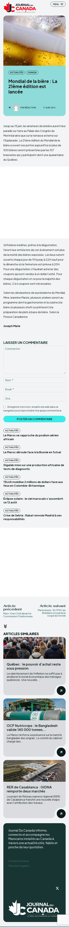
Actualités (16, 72)
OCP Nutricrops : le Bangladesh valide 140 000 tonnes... (32, 727)
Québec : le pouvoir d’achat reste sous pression (34, 666)
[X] (57, 888)
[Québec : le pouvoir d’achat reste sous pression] (34, 648)
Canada (32, 72)
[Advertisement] (34, 202)
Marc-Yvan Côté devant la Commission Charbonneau (18, 615)
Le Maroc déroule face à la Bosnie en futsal (32, 452)
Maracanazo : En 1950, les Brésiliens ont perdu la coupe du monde (52, 613)
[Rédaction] (16, 107)
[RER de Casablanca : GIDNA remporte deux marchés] (34, 771)
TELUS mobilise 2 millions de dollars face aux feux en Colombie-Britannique (33, 483)
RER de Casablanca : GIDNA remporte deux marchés (29, 789)
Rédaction (30, 107)
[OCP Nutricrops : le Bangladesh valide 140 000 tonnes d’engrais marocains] (34, 709)
